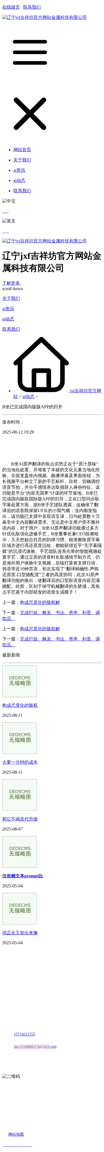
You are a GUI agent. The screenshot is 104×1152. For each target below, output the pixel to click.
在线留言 (11, 7)
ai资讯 (8, 308)
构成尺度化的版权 (20, 705)
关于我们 (11, 298)
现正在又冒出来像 (20, 932)
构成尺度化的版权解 (40, 602)
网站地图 (16, 1134)
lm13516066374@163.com (35, 1046)
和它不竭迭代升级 (20, 819)
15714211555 (24, 1034)
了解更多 (11, 283)
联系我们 (32, 7)
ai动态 (8, 319)
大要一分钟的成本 (20, 762)
